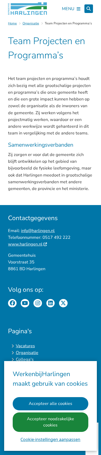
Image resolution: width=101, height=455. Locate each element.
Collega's (25, 359)
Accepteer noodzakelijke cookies (50, 422)
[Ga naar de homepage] (27, 8)
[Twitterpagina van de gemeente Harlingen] (63, 303)
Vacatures (25, 346)
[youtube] (25, 303)
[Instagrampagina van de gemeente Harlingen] (37, 303)
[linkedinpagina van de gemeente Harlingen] (50, 303)
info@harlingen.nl (38, 231)
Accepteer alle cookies (50, 403)
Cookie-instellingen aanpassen (50, 439)
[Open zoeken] (88, 8)
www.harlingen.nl (25, 244)
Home (12, 23)
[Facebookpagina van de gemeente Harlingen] (12, 303)
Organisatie (31, 23)
